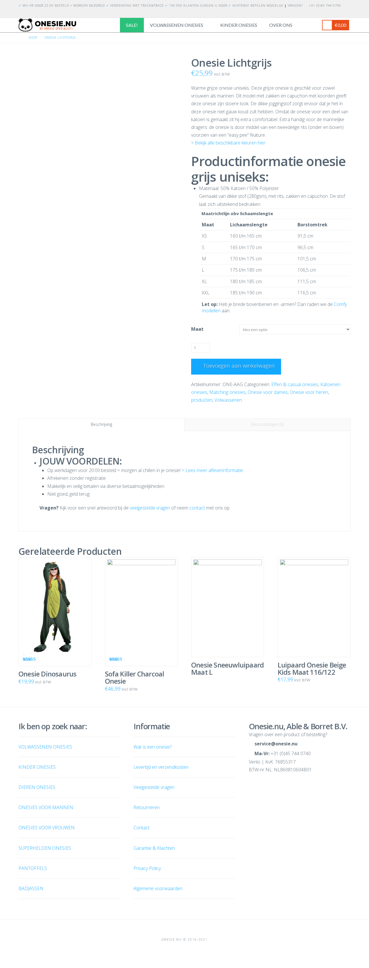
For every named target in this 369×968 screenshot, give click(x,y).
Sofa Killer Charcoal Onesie (134, 677)
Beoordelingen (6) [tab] (267, 424)
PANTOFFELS (32, 868)
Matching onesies (227, 392)
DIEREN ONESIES (36, 787)
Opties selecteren (57, 646)
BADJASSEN (31, 888)
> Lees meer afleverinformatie (212, 470)
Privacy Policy (147, 868)
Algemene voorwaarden (157, 888)
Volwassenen (228, 400)
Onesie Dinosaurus (47, 673)
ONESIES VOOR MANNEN (45, 807)
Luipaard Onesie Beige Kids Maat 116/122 (312, 668)
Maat (197, 329)
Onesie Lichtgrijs (60, 37)
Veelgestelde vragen (153, 787)
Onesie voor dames (268, 392)
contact (197, 508)
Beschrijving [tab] (101, 424)
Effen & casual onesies (294, 384)
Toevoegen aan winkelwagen (239, 365)
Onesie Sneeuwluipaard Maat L (227, 668)
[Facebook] (340, 13)
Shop (33, 37)
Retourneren (146, 807)
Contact (141, 827)
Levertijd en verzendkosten (161, 767)
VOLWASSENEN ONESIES (45, 747)
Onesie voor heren (309, 392)
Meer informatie (230, 637)
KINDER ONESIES (37, 767)
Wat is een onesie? (152, 747)
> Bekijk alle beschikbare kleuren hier (228, 143)
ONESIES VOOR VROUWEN (46, 827)
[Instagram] (347, 13)
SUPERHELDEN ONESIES (44, 848)
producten (201, 400)
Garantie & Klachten (154, 848)
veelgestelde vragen (150, 508)
